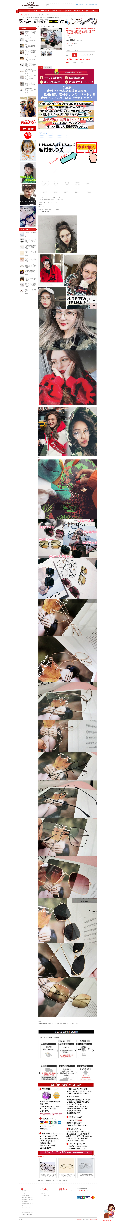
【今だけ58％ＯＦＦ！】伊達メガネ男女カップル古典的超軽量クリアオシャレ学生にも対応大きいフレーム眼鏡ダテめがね (30, 260)
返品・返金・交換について (27, 1199)
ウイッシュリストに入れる (87, 54)
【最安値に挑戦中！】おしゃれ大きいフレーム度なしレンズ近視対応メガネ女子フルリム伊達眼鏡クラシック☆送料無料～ (30, 286)
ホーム (22, 10)
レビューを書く (83, 62)
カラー (68, 48)
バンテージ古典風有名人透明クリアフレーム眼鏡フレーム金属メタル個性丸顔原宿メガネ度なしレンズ (86, 1176)
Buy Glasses (85, 1219)
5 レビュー (75, 62)
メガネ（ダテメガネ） (32, 10)
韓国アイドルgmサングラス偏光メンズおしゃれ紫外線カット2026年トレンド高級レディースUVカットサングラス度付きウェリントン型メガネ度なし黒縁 (30, 66)
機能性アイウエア (78, 10)
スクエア (72, 1180)
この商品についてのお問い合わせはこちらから (78, 59)
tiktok (78, 1192)
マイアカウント (44, 1190)
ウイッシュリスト (45, 1195)
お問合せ (93, 10)
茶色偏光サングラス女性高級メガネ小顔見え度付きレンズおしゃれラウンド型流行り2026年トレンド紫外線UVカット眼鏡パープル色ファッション (30, 34)
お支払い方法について (27, 1195)
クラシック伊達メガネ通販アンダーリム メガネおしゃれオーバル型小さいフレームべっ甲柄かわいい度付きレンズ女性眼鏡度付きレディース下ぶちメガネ (30, 59)
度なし (56, 1180)
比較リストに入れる (85, 55)
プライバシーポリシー (27, 1193)
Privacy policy (25, 1205)
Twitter (78, 1196)
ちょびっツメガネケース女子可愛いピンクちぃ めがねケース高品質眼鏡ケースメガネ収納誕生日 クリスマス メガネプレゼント (30, 78)
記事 (87, 10)
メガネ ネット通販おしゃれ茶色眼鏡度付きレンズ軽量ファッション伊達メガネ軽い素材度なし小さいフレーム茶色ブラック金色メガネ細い (30, 72)
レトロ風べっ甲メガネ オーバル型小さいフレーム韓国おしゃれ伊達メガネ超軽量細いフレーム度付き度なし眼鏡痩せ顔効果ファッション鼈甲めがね (30, 40)
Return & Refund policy (27, 1214)
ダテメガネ (43, 1180)
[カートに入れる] (74, 55)
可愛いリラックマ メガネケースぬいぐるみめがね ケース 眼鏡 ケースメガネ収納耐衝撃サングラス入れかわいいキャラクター (30, 46)
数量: (67, 55)
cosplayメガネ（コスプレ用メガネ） (51, 10)
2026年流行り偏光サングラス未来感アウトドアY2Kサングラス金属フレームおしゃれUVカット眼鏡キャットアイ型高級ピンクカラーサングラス (30, 91)
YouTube (78, 1194)
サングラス (68, 10)
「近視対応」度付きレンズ (30, 232)
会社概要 (24, 1190)
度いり (60, 1180)
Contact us (24, 1210)
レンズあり (51, 26)
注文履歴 (43, 1193)
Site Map (20, 1219)
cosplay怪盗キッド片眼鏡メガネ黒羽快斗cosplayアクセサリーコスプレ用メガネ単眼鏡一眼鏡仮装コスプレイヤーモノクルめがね (30, 248)
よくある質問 (25, 1201)
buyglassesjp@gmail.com (68, 1190)
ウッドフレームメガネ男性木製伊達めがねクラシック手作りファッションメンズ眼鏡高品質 (30, 291)
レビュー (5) (48, 67)
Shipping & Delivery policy (27, 1212)
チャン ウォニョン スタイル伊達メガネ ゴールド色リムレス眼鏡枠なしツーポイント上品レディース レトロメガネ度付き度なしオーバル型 (30, 85)
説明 (41, 67)
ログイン (30, 14)
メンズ (68, 1180)
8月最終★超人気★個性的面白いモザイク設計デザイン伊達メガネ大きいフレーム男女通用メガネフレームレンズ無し (30, 241)
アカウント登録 (23, 14)
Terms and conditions (26, 1207)
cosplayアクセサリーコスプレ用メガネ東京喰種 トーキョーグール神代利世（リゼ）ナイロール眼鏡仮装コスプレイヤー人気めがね (30, 273)
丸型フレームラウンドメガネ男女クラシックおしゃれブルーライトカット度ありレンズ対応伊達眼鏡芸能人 (30, 253)
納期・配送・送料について (27, 1197)
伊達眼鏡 (48, 1180)
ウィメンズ (64, 1180)
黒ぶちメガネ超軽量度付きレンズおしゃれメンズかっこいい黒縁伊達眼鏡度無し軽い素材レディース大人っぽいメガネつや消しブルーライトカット (30, 53)
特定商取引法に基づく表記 (27, 1203)
